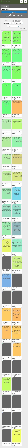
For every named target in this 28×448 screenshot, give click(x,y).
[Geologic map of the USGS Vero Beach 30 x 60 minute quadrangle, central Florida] (6, 124)
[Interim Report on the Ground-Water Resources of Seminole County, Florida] (6, 72)
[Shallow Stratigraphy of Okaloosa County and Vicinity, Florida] (6, 349)
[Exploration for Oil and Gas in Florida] (17, 107)
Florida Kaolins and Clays (18, 97)
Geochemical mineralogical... (18, 270)
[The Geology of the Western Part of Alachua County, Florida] (6, 418)
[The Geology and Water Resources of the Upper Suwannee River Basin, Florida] (17, 384)
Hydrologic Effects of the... (18, 443)
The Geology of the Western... (8, 426)
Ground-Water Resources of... (8, 443)
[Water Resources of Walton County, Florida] (17, 401)
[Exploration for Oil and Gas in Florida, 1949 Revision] (6, 107)
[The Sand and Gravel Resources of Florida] (6, 366)
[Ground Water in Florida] (6, 89)
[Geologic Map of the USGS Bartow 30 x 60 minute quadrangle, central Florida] (17, 124)
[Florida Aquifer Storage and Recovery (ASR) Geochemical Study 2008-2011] (6, 280)
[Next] (26, 28)
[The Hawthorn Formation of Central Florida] (17, 349)
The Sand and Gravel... (7, 374)
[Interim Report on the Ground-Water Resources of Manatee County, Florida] (17, 55)
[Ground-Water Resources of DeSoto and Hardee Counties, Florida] (6, 435)
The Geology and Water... (18, 391)
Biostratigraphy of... (16, 339)
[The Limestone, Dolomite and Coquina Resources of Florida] (6, 384)
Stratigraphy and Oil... (17, 374)
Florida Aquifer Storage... (8, 287)
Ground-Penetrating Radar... (18, 253)
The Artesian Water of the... (18, 80)
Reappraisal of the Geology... (18, 305)
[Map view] (21, 20)
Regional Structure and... (7, 408)
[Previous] (18, 28)
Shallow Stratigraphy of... (8, 357)
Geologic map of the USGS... (8, 131)
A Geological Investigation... (18, 287)
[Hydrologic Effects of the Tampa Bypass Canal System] (17, 435)
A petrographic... (6, 270)
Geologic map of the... (7, 166)
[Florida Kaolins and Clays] (17, 89)
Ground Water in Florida (7, 97)
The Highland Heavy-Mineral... (19, 426)
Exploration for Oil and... (7, 114)
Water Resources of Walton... (18, 408)
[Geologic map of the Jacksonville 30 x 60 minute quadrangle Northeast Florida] (6, 158)
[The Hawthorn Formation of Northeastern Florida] (6, 332)
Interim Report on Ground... (8, 62)
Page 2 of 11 (22, 28)
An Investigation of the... (18, 322)
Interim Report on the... (7, 45)
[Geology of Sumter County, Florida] (6, 314)
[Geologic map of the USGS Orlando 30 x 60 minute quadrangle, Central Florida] (17, 158)
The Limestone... (6, 391)
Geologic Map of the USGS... (18, 131)
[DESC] (13, 23)
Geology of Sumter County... (8, 322)
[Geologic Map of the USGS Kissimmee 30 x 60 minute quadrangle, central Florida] (6, 141)
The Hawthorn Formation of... (8, 339)
